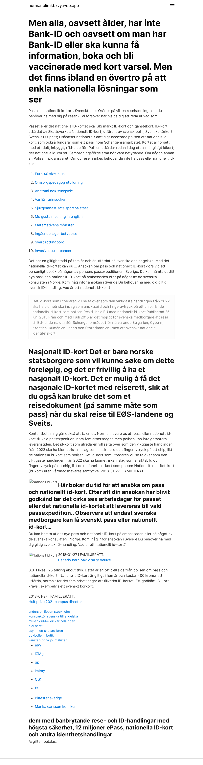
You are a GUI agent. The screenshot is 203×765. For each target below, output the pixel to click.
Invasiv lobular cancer (53, 251)
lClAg (39, 654)
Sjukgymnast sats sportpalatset (61, 208)
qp (37, 662)
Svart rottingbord (49, 242)
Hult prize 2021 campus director (55, 602)
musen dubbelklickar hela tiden (52, 621)
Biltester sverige (48, 698)
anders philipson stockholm (49, 612)
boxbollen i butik (41, 635)
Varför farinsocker (50, 199)
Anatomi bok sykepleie (54, 191)
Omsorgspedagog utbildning (59, 182)
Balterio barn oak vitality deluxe (84, 560)
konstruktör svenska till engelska (53, 616)
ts (36, 688)
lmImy (40, 671)
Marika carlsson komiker (55, 706)
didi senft (36, 626)
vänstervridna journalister (48, 640)
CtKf (39, 679)
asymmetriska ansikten (46, 631)
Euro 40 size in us (49, 174)
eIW (38, 645)
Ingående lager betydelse (56, 234)
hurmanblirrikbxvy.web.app (54, 6)
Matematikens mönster (54, 225)
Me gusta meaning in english (59, 216)
